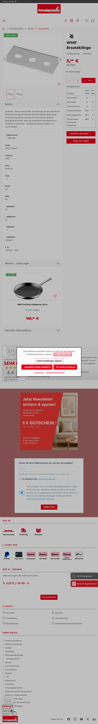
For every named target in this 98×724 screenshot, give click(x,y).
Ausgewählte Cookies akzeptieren (37, 367)
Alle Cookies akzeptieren (65, 367)
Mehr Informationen (62, 354)
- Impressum (38, 373)
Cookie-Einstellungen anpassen (49, 361)
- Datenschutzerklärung (55, 373)
